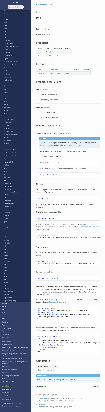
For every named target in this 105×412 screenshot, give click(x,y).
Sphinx (46, 398)
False (5, 101)
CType (6, 59)
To (4, 273)
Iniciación (5, 392)
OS (3, 316)
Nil (5, 174)
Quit (5, 222)
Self (5, 246)
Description (8, 183)
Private (6, 210)
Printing (5, 322)
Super (6, 267)
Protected (7, 216)
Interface (7, 129)
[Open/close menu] (2, 180)
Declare (6, 71)
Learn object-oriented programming (15, 348)
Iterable (6, 144)
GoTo (5, 113)
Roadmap (5, 367)
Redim (6, 231)
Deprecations (7, 345)
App (5, 10)
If (4, 116)
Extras (4, 373)
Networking (6, 313)
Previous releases (8, 351)
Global (6, 110)
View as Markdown (43, 404)
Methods (8, 189)
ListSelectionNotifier (11, 156)
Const (6, 50)
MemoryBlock (8, 162)
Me (5, 159)
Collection (7, 41)
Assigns (6, 19)
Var (5, 285)
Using (6, 282)
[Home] (37, 4)
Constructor (8, 56)
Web (3, 331)
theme (57, 398)
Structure (7, 261)
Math (4, 307)
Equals (6, 92)
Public (6, 219)
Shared (6, 252)
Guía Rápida (6, 389)
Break (6, 22)
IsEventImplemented (11, 135)
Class (5, 37)
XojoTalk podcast (8, 382)
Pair (4, 180)
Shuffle (6, 255)
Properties (8, 186)
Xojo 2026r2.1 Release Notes (12, 359)
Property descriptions (12, 192)
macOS (4, 304)
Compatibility (9, 204)
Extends (6, 98)
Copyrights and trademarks (11, 403)
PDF (3, 319)
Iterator (6, 147)
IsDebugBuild (8, 132)
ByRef (5, 25)
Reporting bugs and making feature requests (14, 362)
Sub (5, 264)
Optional (7, 177)
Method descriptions (11, 195)
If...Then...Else (8, 119)
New (5, 168)
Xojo (16, 2)
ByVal (5, 28)
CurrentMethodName (11, 62)
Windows (5, 334)
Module (6, 165)
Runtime (6, 240)
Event (5, 95)
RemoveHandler (9, 234)
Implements (8, 122)
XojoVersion (8, 298)
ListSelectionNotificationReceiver (15, 153)
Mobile (4, 310)
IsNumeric (7, 141)
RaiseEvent (7, 228)
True (5, 276)
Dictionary (7, 77)
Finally (6, 104)
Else (5, 86)
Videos (4, 379)
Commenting (8, 43)
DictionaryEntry (9, 80)
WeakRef (7, 295)
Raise (5, 225)
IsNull (6, 138)
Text (3, 325)
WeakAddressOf (9, 291)
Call (5, 31)
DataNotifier (8, 68)
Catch (5, 34)
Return (6, 237)
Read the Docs (76, 398)
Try (5, 279)
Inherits (6, 125)
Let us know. (68, 401)
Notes (7, 198)
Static (5, 258)
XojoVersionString (10, 301)
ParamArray (8, 207)
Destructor (7, 74)
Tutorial (5, 395)
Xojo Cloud (6, 337)
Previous (42, 386)
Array (5, 13)
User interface (7, 328)
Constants (7, 53)
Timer (6, 270)
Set (5, 249)
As (4, 16)
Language (43, 4)
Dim (5, 83)
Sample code (9, 201)
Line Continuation (10, 150)
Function (7, 107)
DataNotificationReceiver (12, 65)
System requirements (9, 370)
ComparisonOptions (11, 47)
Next (5, 171)
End (5, 89)
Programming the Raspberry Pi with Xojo (14, 355)
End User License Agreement (12, 406)
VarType (6, 289)
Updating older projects (10, 376)
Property (7, 213)
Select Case (7, 243)
